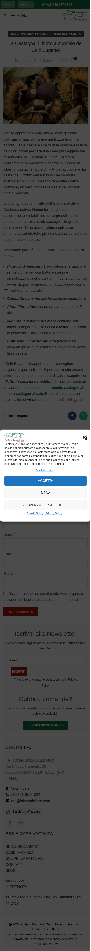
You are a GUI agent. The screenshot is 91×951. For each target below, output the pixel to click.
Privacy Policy (54, 513)
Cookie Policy (35, 513)
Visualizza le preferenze (45, 505)
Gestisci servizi (44, 470)
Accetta (45, 480)
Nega (45, 493)
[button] (84, 437)
